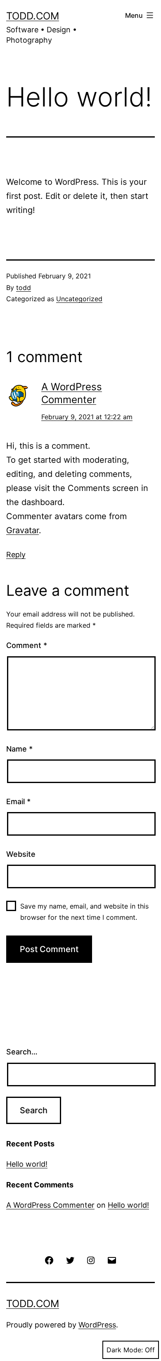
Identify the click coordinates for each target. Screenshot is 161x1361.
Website (21, 854)
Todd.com (32, 16)
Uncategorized (79, 299)
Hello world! (26, 1164)
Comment (26, 645)
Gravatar (22, 530)
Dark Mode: (125, 1350)
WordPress (97, 1324)
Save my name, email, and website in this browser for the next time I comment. (84, 911)
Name (19, 749)
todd (23, 287)
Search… (22, 1051)
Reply (16, 554)
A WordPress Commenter (50, 1205)
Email (18, 801)
